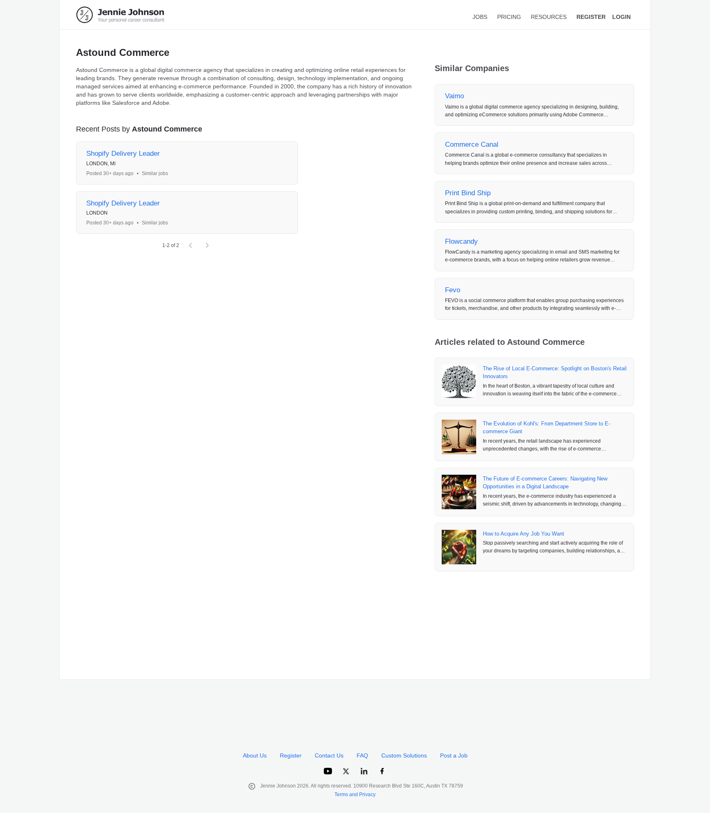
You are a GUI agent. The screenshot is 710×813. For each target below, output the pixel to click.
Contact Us (329, 755)
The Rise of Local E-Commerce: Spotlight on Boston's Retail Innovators (555, 372)
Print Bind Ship (468, 193)
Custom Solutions (404, 755)
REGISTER (591, 17)
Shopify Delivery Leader (123, 153)
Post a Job (454, 755)
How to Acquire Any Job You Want (523, 534)
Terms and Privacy (355, 794)
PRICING (509, 17)
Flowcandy (461, 241)
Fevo (452, 290)
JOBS (480, 17)
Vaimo (454, 96)
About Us (255, 755)
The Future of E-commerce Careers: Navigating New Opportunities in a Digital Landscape (545, 483)
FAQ (362, 755)
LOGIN (621, 17)
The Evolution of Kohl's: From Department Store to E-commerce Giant (546, 427)
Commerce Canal (471, 144)
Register (291, 755)
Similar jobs (155, 173)
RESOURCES (549, 17)
